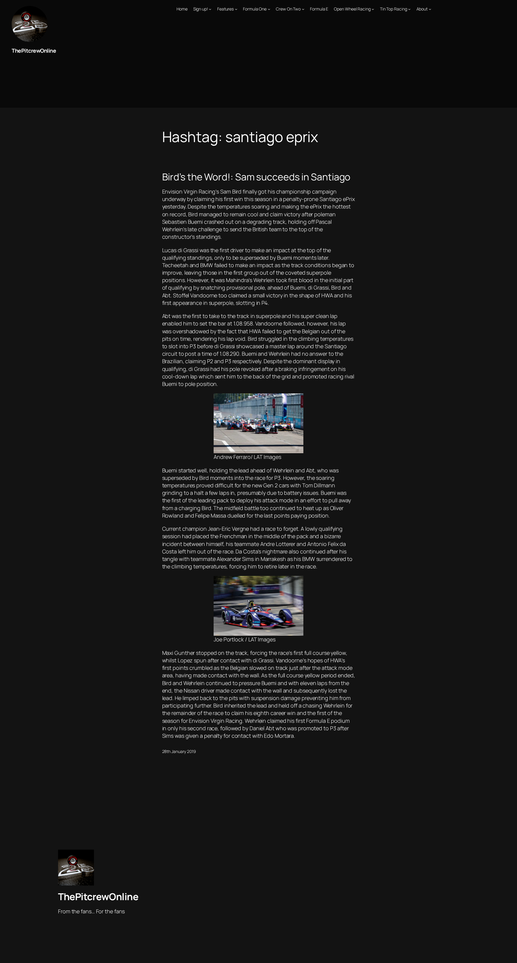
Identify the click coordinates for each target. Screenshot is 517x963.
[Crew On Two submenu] (303, 9)
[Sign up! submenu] (210, 9)
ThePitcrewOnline (34, 50)
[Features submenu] (236, 9)
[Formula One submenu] (269, 9)
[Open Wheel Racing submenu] (373, 9)
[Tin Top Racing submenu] (409, 9)
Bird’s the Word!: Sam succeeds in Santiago (256, 176)
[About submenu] (430, 9)
